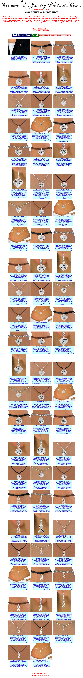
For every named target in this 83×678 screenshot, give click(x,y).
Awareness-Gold (37, 30)
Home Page (46, 30)
